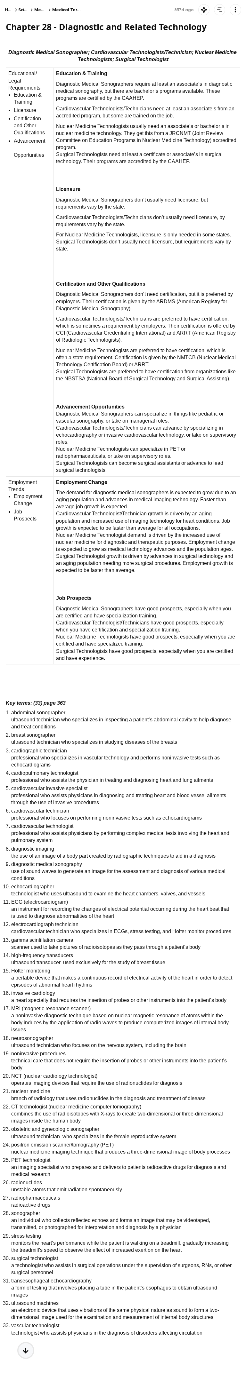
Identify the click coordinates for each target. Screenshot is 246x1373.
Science (26, 9)
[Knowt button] (203, 9)
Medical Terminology (74, 9)
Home (11, 9)
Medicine (44, 9)
